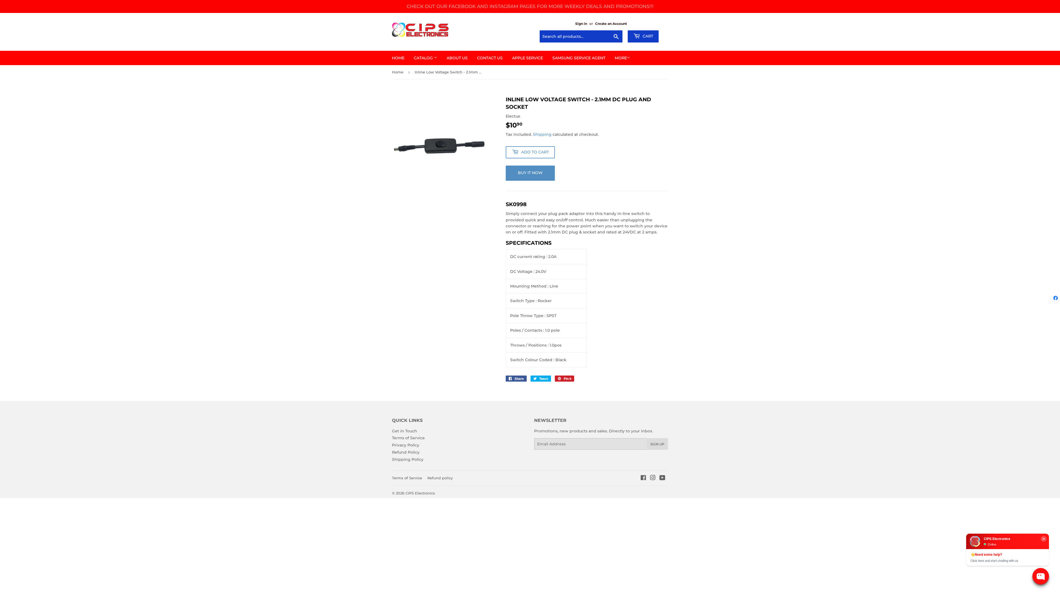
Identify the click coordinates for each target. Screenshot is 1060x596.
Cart (647, 36)
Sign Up (657, 444)
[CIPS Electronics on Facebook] (643, 478)
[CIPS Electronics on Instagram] (653, 478)
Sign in (581, 24)
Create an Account (611, 24)
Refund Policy (406, 452)
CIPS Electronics (420, 493)
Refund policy (440, 478)
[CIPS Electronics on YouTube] (662, 478)
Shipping (542, 134)
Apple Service (527, 57)
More (621, 57)
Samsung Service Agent (578, 57)
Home (398, 57)
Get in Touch (404, 431)
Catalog (424, 57)
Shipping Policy (407, 459)
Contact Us (490, 57)
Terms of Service (408, 437)
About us (457, 57)
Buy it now (530, 172)
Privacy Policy (405, 445)
